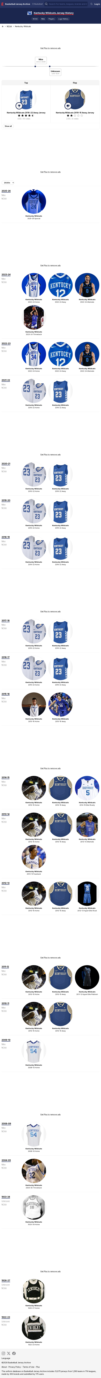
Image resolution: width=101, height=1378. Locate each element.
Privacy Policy (15, 1367)
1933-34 (6, 1196)
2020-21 (6, 463)
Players (52, 19)
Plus (38, 1367)
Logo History (63, 19)
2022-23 (6, 343)
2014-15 (5, 777)
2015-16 (6, 694)
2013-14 (5, 814)
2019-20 (6, 500)
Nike (43, 19)
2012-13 (5, 883)
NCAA (35, 19)
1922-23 (6, 1317)
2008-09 (6, 1123)
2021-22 (6, 380)
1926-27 (6, 1280)
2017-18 (6, 620)
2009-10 (6, 1040)
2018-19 (6, 537)
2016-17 (6, 657)
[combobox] (68, 4)
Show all (8, 126)
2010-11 (5, 1003)
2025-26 (6, 191)
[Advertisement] (50, 39)
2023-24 (6, 274)
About (4, 1367)
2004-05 (6, 1160)
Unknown (55, 71)
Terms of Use (28, 1367)
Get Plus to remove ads (50, 48)
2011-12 (5, 966)
